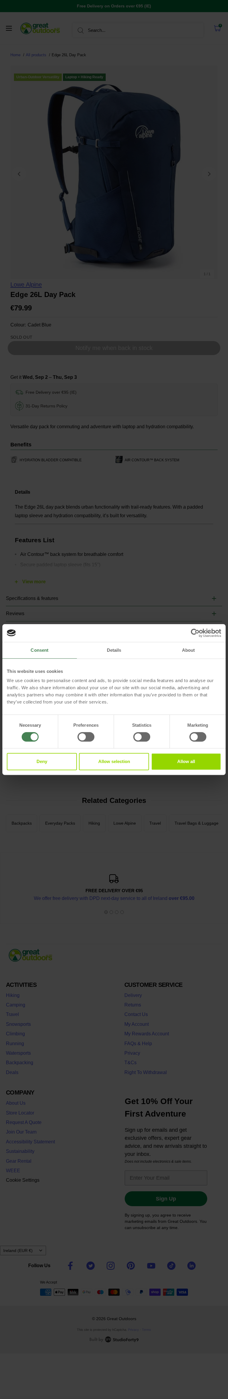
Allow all (186, 761)
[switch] (85, 737)
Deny (42, 761)
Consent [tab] (39, 650)
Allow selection (114, 761)
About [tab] (188, 650)
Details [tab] (114, 650)
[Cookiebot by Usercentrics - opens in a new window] (195, 633)
